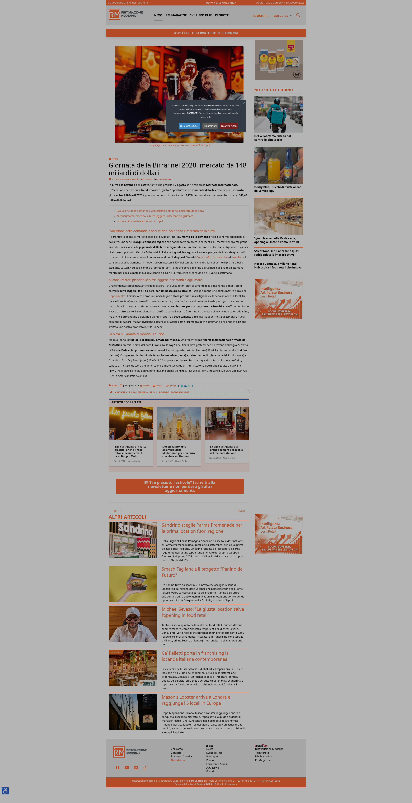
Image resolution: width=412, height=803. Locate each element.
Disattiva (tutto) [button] (229, 125)
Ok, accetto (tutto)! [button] (189, 125)
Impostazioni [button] (210, 125)
